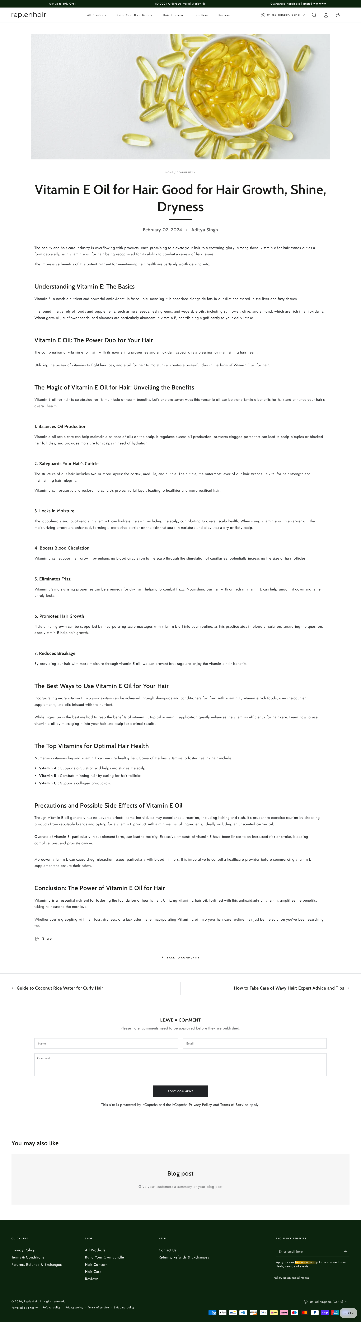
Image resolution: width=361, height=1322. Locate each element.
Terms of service (98, 1307)
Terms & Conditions (27, 1257)
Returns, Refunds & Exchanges (36, 1264)
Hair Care (93, 1271)
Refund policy (52, 1307)
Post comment (180, 1091)
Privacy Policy (200, 1104)
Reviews (92, 1278)
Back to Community (183, 957)
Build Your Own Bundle (104, 1257)
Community (185, 172)
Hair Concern (96, 1264)
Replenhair (31, 1301)
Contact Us (168, 1250)
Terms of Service (234, 1104)
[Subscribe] (347, 1251)
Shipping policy (124, 1307)
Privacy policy (74, 1307)
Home (169, 172)
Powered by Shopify (24, 1308)
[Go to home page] (28, 15)
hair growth (78, 632)
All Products (95, 1250)
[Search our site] (314, 15)
